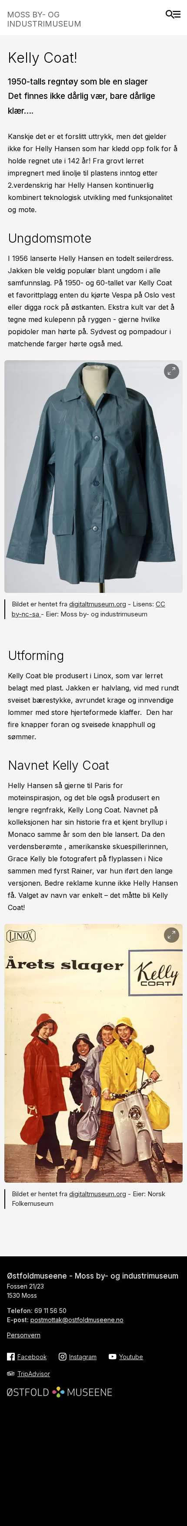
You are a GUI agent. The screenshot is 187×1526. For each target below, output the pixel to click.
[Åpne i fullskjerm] (171, 371)
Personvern (23, 1335)
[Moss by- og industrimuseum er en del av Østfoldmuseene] (59, 1389)
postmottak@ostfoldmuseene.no (77, 1319)
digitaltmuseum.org (97, 604)
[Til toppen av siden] (175, 1501)
